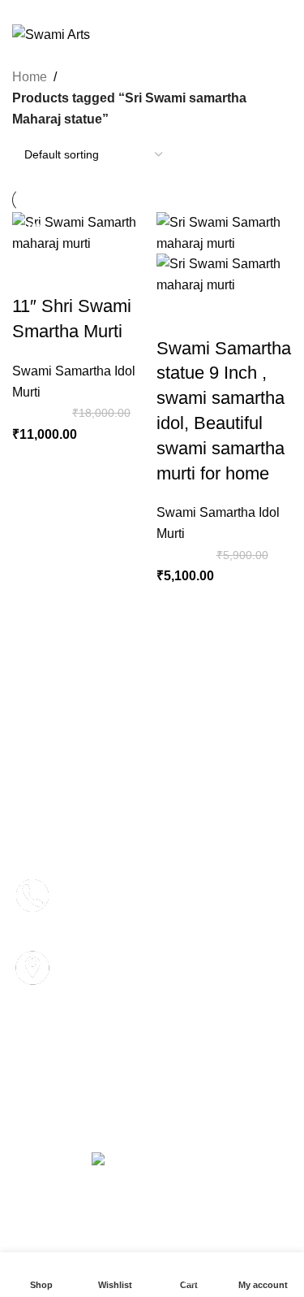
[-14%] (224, 232)
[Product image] (224, 273)
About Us (175, 787)
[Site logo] (51, 34)
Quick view (76, 274)
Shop (101, 787)
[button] (28, 570)
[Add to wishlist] (120, 274)
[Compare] (32, 274)
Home (29, 77)
